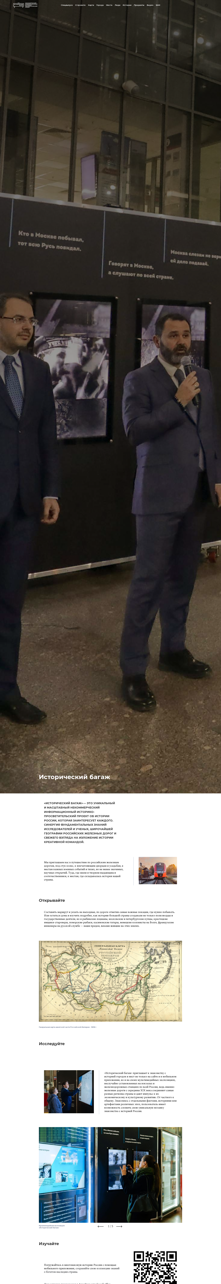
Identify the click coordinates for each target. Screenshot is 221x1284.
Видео (150, 5)
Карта (91, 5)
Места (109, 5)
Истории (127, 5)
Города (99, 5)
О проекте (80, 5)
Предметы (139, 5)
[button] (101, 1227)
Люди (117, 5)
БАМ (158, 5)
